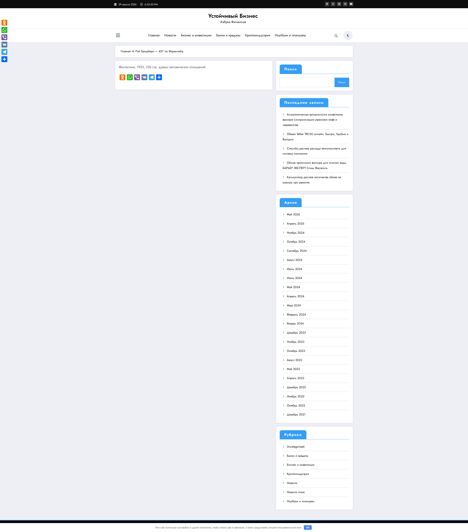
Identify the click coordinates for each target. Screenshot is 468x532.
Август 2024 (294, 260)
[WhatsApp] (4, 30)
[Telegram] (4, 52)
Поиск (290, 69)
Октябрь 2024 (296, 242)
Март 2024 (294, 305)
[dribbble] (339, 4)
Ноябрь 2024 (295, 233)
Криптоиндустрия (257, 35)
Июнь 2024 (294, 278)
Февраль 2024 (296, 314)
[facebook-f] (327, 4)
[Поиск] (336, 36)
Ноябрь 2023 (295, 342)
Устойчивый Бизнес (233, 16)
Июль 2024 (294, 269)
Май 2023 (293, 369)
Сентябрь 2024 (297, 251)
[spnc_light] (348, 35)
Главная (154, 35)
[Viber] (4, 37)
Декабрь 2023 (296, 332)
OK (308, 527)
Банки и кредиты (228, 35)
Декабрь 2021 (296, 414)
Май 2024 (293, 287)
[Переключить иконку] (118, 36)
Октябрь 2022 (296, 405)
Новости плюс (296, 492)
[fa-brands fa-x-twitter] (333, 4)
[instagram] (345, 4)
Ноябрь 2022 (295, 396)
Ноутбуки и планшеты (290, 35)
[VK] (4, 44)
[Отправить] (4, 59)
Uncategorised (295, 446)
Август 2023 (294, 360)
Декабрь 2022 (296, 387)
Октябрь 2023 (296, 351)
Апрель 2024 (295, 296)
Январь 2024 (295, 323)
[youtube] (351, 4)
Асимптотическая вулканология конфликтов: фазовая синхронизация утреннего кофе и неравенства (313, 119)
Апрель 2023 (295, 378)
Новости (170, 35)
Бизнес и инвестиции (196, 35)
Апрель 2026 (295, 223)
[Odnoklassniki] (4, 22)
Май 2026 (293, 214)
